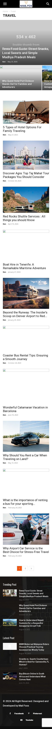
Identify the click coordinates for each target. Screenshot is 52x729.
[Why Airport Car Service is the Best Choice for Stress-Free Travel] (26, 529)
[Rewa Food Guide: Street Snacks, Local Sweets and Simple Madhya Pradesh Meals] (26, 42)
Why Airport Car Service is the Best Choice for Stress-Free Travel (26, 550)
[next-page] (31, 568)
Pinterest (37, 713)
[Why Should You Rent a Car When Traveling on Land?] (26, 436)
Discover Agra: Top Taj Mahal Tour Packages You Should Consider (26, 175)
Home (5, 11)
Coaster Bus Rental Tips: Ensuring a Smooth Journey (25, 357)
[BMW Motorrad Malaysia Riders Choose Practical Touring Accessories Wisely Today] (10, 646)
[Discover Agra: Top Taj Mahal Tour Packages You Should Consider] (26, 155)
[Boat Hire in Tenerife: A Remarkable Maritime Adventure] (26, 245)
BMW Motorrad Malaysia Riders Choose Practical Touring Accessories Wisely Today (34, 647)
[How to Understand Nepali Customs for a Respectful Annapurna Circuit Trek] (10, 622)
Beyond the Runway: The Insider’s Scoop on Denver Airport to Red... (25, 314)
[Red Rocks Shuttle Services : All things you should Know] (26, 200)
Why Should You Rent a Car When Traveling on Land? (25, 457)
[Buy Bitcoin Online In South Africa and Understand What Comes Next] (10, 675)
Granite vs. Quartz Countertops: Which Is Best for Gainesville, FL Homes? (34, 662)
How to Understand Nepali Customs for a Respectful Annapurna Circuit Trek (31, 623)
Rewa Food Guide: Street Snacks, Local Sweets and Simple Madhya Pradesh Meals (33, 594)
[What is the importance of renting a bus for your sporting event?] (26, 482)
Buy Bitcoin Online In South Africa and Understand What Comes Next (32, 676)
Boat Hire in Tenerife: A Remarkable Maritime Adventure (24, 266)
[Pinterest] (28, 713)
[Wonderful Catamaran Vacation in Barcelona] (26, 386)
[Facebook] (10, 713)
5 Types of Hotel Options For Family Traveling (22, 129)
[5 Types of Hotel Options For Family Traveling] (26, 112)
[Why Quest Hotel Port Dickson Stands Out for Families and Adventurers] (21, 79)
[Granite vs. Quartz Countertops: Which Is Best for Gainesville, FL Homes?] (10, 661)
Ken (4, 62)
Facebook (19, 713)
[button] (5, 4)
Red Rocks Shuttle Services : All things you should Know (24, 218)
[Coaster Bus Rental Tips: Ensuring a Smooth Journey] (26, 339)
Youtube (29, 720)
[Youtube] (21, 720)
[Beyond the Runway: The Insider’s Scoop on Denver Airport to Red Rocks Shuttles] (26, 293)
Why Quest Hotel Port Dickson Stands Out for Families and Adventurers (33, 608)
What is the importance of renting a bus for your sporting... (25, 501)
